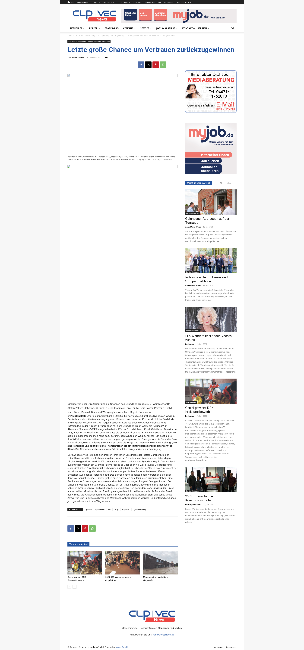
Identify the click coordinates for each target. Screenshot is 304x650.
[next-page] (74, 587)
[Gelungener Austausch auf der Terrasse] (211, 202)
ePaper (93, 28)
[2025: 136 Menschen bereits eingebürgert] (122, 562)
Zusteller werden (184, 2)
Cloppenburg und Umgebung (111, 35)
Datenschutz (125, 2)
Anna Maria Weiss (193, 227)
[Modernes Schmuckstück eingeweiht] (160, 562)
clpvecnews (99, 509)
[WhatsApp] (163, 64)
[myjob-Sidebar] (211, 172)
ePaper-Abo (112, 28)
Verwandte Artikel (78, 544)
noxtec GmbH (122, 647)
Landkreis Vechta (192, 213)
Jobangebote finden (153, 2)
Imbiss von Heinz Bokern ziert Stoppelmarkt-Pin (206, 279)
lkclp (116, 509)
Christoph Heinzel (192, 504)
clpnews (88, 509)
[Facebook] (141, 64)
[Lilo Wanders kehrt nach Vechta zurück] (211, 319)
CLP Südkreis (191, 402)
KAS (109, 509)
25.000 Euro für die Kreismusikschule (199, 498)
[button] (233, 28)
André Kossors (78, 57)
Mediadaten (169, 2)
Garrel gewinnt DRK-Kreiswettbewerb (199, 410)
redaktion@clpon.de (163, 634)
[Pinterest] (155, 64)
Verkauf (128, 28)
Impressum (137, 2)
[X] (148, 64)
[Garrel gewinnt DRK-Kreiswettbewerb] (84, 562)
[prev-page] (69, 587)
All (221, 183)
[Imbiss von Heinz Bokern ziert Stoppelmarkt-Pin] (211, 260)
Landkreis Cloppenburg (85, 35)
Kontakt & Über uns (194, 28)
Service (144, 28)
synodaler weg (140, 509)
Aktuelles (76, 28)
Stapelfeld (126, 509)
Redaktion (189, 344)
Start (69, 35)
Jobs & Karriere (165, 28)
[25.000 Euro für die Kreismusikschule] (211, 479)
